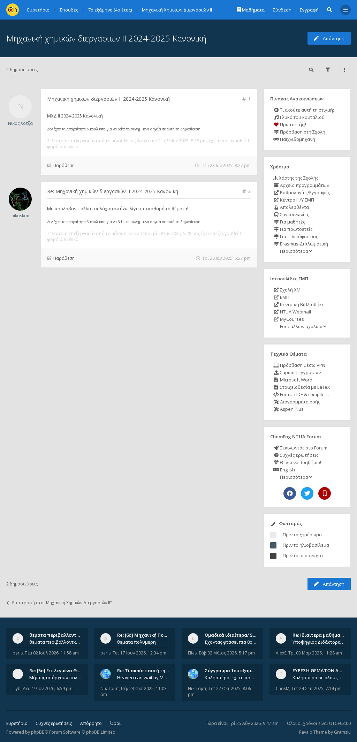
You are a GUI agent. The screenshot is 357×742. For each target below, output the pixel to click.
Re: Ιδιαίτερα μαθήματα (319, 635)
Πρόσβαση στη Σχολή (302, 132)
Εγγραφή (309, 10)
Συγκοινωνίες (294, 214)
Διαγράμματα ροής (299, 402)
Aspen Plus (291, 409)
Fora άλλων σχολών (301, 326)
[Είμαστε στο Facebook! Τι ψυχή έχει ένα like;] (289, 493)
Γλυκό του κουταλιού (302, 117)
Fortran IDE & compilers (304, 394)
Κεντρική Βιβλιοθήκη (302, 304)
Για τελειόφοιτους (298, 236)
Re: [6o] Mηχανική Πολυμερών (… (153, 635)
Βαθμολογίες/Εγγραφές (304, 192)
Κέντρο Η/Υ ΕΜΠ (296, 200)
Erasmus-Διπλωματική (303, 244)
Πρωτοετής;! (292, 124)
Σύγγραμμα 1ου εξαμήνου (233, 670)
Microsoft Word (295, 380)
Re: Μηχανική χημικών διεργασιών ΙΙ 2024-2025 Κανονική (112, 191)
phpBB (38, 732)
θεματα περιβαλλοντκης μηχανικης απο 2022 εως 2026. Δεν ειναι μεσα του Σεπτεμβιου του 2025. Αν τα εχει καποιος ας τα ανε (55, 642)
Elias (192, 653)
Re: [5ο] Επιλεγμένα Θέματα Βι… (64, 670)
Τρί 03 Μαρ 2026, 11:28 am (315, 653)
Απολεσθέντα (294, 207)
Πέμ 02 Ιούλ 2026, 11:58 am (52, 653)
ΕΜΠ (284, 297)
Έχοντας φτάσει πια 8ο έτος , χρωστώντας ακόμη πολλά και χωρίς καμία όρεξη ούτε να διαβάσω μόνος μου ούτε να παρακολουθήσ (231, 642)
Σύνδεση (282, 10)
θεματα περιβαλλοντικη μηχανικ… (67, 635)
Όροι (115, 723)
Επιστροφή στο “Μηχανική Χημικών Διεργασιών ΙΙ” (62, 603)
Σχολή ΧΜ (290, 290)
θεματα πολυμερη (136, 642)
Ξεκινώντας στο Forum (303, 448)
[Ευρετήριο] (12, 9)
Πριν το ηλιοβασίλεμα (306, 545)
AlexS (281, 653)
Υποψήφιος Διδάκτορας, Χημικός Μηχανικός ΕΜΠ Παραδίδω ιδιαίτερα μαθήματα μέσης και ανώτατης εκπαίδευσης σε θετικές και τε (319, 642)
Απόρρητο (91, 723)
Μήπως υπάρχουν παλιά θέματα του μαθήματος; (55, 677)
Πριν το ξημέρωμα (302, 534)
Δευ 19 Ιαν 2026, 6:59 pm (48, 688)
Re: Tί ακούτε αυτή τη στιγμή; (150, 670)
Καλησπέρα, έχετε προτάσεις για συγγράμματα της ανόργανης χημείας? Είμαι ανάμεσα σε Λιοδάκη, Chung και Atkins (231, 677)
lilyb (17, 688)
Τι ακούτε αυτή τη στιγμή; (306, 110)
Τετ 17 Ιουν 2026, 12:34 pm (139, 653)
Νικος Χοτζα (20, 123)
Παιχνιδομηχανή (297, 139)
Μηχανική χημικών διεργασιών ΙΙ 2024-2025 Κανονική (106, 38)
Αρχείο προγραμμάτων (304, 185)
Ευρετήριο (17, 723)
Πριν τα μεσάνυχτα (303, 555)
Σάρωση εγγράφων (300, 372)
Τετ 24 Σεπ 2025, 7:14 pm (316, 688)
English (287, 470)
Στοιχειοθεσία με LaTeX (304, 387)
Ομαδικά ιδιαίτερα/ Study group (241, 635)
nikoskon (20, 216)
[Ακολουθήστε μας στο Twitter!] (307, 493)
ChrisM (282, 688)
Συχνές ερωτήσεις (298, 455)
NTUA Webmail (295, 312)
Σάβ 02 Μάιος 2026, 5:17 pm (227, 653)
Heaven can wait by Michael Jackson (143, 677)
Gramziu (342, 732)
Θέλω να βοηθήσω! (300, 462)
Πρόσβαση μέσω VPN (302, 365)
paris (18, 653)
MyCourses (291, 319)
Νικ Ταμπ (109, 688)
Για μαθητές (292, 222)
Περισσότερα (294, 251)
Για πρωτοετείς (295, 229)
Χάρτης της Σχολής (298, 178)
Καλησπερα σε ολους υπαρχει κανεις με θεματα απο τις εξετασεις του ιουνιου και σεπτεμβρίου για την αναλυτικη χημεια (319, 677)
